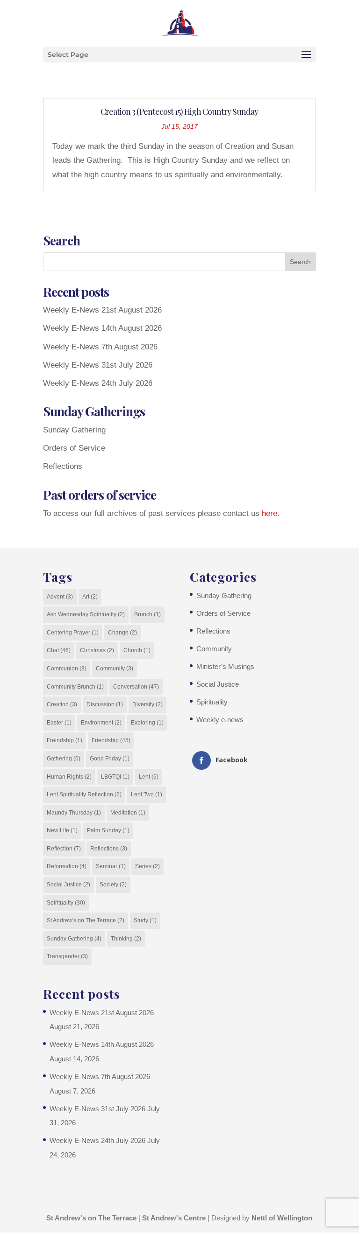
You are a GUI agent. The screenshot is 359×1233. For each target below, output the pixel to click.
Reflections (62, 466)
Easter (59, 722)
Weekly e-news (220, 720)
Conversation (136, 686)
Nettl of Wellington (281, 1218)
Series (147, 866)
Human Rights (69, 776)
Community (114, 668)
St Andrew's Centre (174, 1218)
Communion (66, 668)
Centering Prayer (73, 632)
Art (90, 596)
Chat (59, 650)
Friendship (111, 740)
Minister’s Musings (225, 666)
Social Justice (68, 884)
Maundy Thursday (74, 812)
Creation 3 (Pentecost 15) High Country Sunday (179, 111)
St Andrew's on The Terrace (85, 920)
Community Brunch (75, 686)
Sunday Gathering (74, 429)
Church (137, 650)
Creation (62, 704)
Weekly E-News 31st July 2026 (97, 365)
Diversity (147, 704)
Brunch (147, 614)
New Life (62, 830)
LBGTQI (115, 776)
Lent (148, 776)
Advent (60, 596)
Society (113, 884)
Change (122, 632)
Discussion (104, 704)
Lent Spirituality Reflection (84, 794)
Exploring (147, 722)
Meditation (127, 812)
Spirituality (66, 902)
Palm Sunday (108, 830)
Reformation (66, 866)
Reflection (64, 848)
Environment (101, 722)
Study (145, 920)
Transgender (67, 956)
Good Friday (109, 758)
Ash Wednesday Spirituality (86, 614)
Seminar (111, 866)
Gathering (63, 758)
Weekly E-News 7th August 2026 (100, 346)
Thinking (126, 938)
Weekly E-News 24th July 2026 (97, 383)
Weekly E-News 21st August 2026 (102, 310)
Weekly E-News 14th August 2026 (102, 328)
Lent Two (146, 794)
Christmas (97, 650)
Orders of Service (74, 448)
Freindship (64, 740)
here (269, 513)
